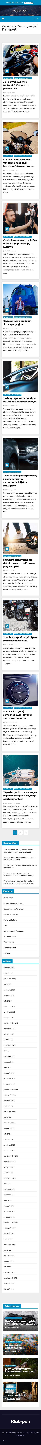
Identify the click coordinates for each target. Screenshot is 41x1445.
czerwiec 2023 (10, 1178)
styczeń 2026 (9, 1006)
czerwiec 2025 (10, 1045)
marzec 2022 (9, 1261)
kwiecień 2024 (9, 1123)
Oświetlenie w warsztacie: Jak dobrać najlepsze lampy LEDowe (20, 243)
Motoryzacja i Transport (22, 78)
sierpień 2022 (9, 1234)
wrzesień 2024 (10, 1095)
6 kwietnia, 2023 (12, 645)
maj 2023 (7, 1184)
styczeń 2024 (9, 1139)
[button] (33, 19)
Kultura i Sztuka (10, 920)
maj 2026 (7, 984)
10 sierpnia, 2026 (14, 1327)
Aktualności (8, 78)
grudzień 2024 (10, 1078)
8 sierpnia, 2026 (13, 1375)
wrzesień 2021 (9, 1283)
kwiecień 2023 (9, 1189)
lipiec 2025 (8, 1040)
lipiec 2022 (8, 1239)
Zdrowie (7, 953)
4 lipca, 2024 (10, 92)
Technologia (9, 942)
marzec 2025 (9, 1062)
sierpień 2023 (9, 1167)
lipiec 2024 (8, 1106)
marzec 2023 (9, 1195)
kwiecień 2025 (9, 1056)
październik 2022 (11, 1222)
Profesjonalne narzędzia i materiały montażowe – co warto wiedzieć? (20, 1324)
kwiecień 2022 (9, 1256)
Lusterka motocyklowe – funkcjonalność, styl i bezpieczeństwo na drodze (18, 163)
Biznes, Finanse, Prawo (13, 903)
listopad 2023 (9, 1150)
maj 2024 (7, 1117)
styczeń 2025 (9, 1073)
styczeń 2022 (9, 1272)
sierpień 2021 (9, 1289)
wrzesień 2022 (10, 1228)
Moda (6, 925)
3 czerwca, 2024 (12, 170)
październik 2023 (11, 1156)
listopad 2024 (9, 1084)
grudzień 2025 (9, 1012)
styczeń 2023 (9, 1206)
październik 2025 (11, 1023)
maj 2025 (7, 1051)
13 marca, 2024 (11, 328)
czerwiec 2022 (10, 1245)
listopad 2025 (9, 1018)
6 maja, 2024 (10, 251)
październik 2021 (10, 1278)
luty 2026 (7, 1001)
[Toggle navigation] (37, 18)
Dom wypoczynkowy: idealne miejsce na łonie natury (20, 1371)
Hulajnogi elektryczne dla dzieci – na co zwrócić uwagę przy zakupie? (19, 563)
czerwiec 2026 (10, 979)
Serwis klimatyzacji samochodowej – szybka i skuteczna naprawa (17, 715)
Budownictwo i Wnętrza (13, 909)
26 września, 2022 (12, 803)
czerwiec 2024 (10, 1112)
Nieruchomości (10, 937)
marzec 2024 (9, 1128)
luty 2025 (7, 1067)
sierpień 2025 (9, 1034)
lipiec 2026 (8, 973)
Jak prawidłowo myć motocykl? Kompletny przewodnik (16, 85)
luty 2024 (8, 1134)
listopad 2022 (9, 1217)
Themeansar (20, 1435)
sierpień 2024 (9, 1101)
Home (3, 1440)
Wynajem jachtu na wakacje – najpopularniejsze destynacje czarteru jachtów (20, 795)
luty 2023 (7, 1200)
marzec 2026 (9, 995)
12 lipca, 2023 (10, 490)
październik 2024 (11, 1090)
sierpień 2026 (9, 968)
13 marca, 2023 (11, 722)
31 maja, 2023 (10, 570)
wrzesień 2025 (10, 1029)
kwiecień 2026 (9, 990)
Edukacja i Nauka (11, 914)
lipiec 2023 (8, 1173)
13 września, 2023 (12, 406)
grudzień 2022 (9, 1211)
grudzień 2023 (9, 1145)
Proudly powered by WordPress (13, 1433)
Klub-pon (20, 10)
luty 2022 (7, 1267)
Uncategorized (10, 948)
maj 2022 (7, 1250)
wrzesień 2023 (10, 1162)
